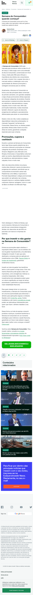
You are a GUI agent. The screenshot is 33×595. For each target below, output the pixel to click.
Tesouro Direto (23, 258)
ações (20, 298)
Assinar (16, 486)
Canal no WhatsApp (10, 40)
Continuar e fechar (16, 590)
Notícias (8, 9)
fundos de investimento (9, 260)
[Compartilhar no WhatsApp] (24, 355)
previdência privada (24, 300)
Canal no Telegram (24, 40)
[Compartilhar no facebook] (12, 355)
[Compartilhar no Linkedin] (8, 355)
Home (3, 9)
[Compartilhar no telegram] (16, 355)
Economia (13, 9)
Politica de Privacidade (18, 586)
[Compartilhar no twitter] (20, 355)
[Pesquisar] (22, 3)
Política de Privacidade (6, 571)
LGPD (2, 578)
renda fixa (14, 298)
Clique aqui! (5, 324)
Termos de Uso (4, 574)
